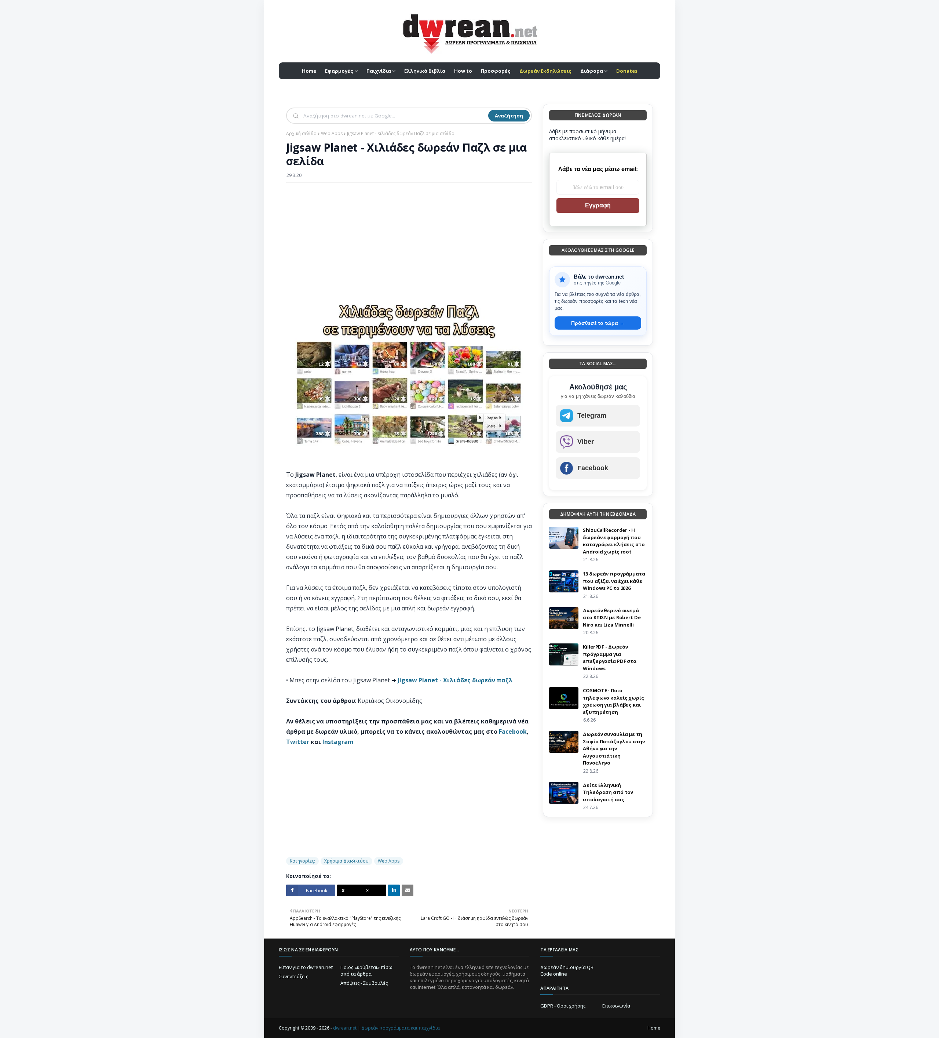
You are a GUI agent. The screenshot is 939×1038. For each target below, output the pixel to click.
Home (653, 1028)
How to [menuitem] (463, 71)
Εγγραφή (598, 205)
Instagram (338, 742)
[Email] (407, 890)
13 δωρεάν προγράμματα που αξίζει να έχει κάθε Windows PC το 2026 (614, 580)
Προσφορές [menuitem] (496, 71)
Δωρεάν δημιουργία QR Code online (566, 970)
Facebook (513, 731)
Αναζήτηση (509, 115)
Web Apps (332, 133)
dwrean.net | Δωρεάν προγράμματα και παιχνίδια (386, 1028)
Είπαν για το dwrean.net (306, 967)
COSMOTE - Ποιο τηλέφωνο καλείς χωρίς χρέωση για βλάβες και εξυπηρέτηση (613, 701)
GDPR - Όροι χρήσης (562, 1005)
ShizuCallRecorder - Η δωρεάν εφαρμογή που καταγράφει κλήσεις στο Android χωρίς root (613, 541)
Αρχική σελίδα (301, 133)
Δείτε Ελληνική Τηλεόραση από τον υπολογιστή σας (608, 792)
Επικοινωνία (616, 1005)
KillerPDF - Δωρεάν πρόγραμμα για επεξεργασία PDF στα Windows (609, 657)
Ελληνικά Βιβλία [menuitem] (424, 71)
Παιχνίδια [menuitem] (378, 71)
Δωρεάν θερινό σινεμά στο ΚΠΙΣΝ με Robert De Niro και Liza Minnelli (611, 617)
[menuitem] (545, 70)
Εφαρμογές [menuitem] (339, 71)
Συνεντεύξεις (293, 976)
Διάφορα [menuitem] (591, 71)
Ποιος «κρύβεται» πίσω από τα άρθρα (366, 970)
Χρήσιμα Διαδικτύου (346, 861)
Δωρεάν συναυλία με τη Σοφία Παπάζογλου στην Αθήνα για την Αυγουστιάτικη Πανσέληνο (613, 748)
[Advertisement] (409, 241)
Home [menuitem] (309, 71)
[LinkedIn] (394, 890)
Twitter (297, 742)
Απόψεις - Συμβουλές (364, 983)
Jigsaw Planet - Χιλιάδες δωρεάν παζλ (455, 680)
